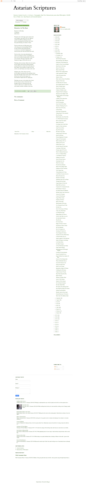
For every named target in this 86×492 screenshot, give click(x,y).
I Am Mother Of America (61, 155)
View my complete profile (65, 29)
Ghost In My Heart (59, 135)
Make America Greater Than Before (63, 79)
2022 (56, 44)
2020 (56, 48)
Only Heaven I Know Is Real (61, 225)
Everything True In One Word (62, 124)
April (57, 307)
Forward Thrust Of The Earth (61, 146)
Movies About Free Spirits (61, 120)
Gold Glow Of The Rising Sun (62, 62)
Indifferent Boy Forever (21, 401)
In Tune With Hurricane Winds (62, 245)
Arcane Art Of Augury (60, 194)
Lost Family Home (59, 242)
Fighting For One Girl (60, 157)
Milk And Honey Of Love (61, 140)
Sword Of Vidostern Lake (61, 262)
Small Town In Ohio (60, 128)
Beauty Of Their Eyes (60, 68)
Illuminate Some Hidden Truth (62, 93)
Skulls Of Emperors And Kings (62, 240)
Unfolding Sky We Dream (61, 270)
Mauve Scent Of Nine (60, 69)
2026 (56, 37)
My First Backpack (59, 227)
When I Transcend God (21, 416)
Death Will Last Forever (60, 185)
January (58, 312)
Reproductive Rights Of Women (62, 268)
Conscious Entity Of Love (61, 236)
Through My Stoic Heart (61, 181)
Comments (57, 369)
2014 (56, 320)
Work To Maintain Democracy (62, 151)
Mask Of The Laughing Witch (62, 71)
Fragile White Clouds (60, 197)
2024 (56, 40)
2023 (56, 42)
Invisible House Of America (61, 82)
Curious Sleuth (59, 109)
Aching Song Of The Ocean (61, 133)
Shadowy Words (59, 77)
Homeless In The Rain (60, 177)
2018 (56, 51)
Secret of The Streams (60, 279)
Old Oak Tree (58, 207)
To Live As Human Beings (61, 153)
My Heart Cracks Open (60, 131)
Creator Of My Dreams (60, 196)
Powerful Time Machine (60, 164)
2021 (56, 46)
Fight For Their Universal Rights (62, 64)
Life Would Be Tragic (60, 212)
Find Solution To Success (61, 188)
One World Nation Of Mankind (62, 190)
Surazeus (63, 27)
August (57, 300)
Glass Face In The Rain (60, 88)
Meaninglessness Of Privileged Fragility (62, 250)
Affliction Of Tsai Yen (60, 142)
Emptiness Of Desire (60, 199)
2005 (56, 329)
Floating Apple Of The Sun (61, 150)
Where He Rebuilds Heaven (61, 260)
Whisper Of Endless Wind (61, 277)
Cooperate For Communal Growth (62, 186)
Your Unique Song (59, 170)
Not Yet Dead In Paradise (61, 283)
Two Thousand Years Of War (61, 205)
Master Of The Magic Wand (61, 166)
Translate (24, 22)
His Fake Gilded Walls (60, 284)
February (58, 311)
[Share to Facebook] (34, 91)
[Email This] (30, 91)
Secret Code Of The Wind (61, 104)
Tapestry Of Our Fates (60, 80)
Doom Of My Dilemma (21, 440)
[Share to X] (33, 91)
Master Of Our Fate (60, 122)
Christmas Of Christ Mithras (22, 426)
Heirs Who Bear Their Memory (62, 60)
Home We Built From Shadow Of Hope (62, 256)
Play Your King (59, 115)
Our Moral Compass (60, 244)
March (57, 309)
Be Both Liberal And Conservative (62, 192)
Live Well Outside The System (62, 118)
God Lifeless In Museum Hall (22, 430)
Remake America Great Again (62, 292)
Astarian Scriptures (34, 7)
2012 (56, 324)
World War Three (25, 405)
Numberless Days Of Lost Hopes (62, 179)
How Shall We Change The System (62, 288)
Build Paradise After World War (62, 117)
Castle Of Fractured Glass (61, 75)
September (58, 298)
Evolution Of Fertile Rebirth (61, 252)
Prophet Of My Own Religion (61, 91)
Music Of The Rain (59, 201)
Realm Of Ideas (59, 275)
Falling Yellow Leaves (60, 144)
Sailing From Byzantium (61, 290)
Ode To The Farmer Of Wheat (62, 209)
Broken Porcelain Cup (60, 175)
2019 (56, 50)
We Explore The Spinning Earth (62, 286)
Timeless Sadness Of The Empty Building (62, 96)
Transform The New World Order (62, 234)
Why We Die (58, 220)
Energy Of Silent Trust (60, 264)
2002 (56, 331)
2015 (56, 318)
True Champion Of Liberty (61, 232)
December (58, 53)
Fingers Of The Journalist (61, 139)
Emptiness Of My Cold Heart (61, 168)
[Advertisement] (60, 355)
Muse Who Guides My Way (61, 273)
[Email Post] (28, 91)
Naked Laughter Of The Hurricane (62, 238)
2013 (56, 322)
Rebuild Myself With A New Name (23, 411)
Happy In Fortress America (61, 223)
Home (33, 131)
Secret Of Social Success (61, 159)
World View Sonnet (60, 162)
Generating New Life (60, 161)
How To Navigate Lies (60, 229)
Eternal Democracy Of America (62, 294)
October (58, 57)
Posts (56, 366)
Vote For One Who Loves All (61, 216)
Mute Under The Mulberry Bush (62, 295)
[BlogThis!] (32, 91)
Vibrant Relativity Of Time (61, 172)
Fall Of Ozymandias (60, 102)
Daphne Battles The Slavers (61, 214)
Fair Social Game (59, 221)
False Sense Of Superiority (61, 111)
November (58, 55)
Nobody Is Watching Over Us (61, 105)
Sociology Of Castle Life (61, 231)
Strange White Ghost (60, 100)
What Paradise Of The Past (61, 203)
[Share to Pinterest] (35, 91)
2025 (56, 39)
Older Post (48, 131)
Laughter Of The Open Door (61, 98)
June (57, 303)
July (57, 301)
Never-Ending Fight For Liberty (62, 84)
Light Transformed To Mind (61, 73)
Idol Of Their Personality (61, 58)
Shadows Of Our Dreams (61, 281)
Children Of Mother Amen (61, 90)
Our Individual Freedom (60, 218)
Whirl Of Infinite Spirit (60, 86)
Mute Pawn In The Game (61, 66)
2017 (56, 315)
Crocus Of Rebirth (20, 421)
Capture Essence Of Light (61, 271)
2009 (56, 328)
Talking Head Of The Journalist (62, 113)
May (57, 305)
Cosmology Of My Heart (61, 148)
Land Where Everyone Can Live (62, 174)
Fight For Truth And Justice (61, 126)
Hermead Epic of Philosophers (22, 449)
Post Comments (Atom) (24, 133)
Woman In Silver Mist (21, 435)
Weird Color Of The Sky (61, 107)
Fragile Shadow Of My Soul (61, 183)
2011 (56, 326)
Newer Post (17, 131)
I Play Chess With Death (60, 210)
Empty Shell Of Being (60, 247)
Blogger (48, 481)
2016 (56, 317)
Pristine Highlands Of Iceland (61, 137)
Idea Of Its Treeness (60, 129)
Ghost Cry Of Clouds (60, 266)
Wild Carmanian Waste (20, 455)
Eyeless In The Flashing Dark (61, 259)
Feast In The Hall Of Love (61, 254)
